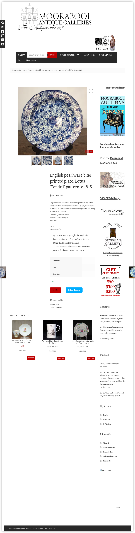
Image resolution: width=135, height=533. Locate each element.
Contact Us (106, 461)
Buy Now (56, 290)
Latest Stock (88, 54)
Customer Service (109, 447)
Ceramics (31, 70)
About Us (106, 443)
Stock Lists (22, 70)
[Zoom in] (91, 151)
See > (112, 146)
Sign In (105, 415)
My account (31, 60)
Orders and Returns (110, 456)
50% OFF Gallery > (110, 198)
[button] (91, 91)
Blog (19, 60)
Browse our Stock (67, 54)
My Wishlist (107, 424)
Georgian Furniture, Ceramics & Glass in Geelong (112, 254)
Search (52, 55)
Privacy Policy (108, 452)
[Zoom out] (87, 151)
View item (31, 358)
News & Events (105, 54)
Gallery (21, 54)
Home (14, 70)
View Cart (106, 419)
